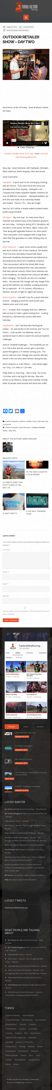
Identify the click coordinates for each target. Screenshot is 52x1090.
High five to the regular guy (15, 1037)
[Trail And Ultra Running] (26, 7)
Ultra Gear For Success (23, 759)
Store (31, 1055)
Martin (7, 845)
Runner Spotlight (11, 1055)
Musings (22, 1046)
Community (32, 1029)
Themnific (28, 1082)
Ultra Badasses (20, 1060)
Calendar (22, 1024)
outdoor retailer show (28, 421)
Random (40, 726)
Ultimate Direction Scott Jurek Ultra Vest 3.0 (13, 485)
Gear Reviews (23, 30)
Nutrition (31, 1046)
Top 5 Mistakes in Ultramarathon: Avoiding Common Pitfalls (31, 773)
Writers (16, 1064)
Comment (6, 550)
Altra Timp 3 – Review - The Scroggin (19, 825)
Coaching (22, 1029)
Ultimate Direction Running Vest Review (28, 845)
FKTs (26, 1033)
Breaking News (11, 1024)
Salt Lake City (42, 421)
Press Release (10, 1051)
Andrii (7, 833)
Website (6, 596)
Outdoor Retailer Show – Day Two (21, 39)
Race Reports (24, 1051)
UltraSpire (7, 217)
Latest (25, 726)
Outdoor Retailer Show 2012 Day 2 (20, 153)
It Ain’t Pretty (10, 513)
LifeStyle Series (11, 1046)
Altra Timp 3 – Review (20, 821)
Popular (12, 726)
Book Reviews (27, 1020)
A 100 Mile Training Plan (24, 746)
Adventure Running (12, 1015)
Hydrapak (7, 182)
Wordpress (11, 1082)
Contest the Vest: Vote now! (25, 733)
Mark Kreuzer (30, 438)
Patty (7, 821)
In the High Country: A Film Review (36, 473)
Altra (5, 309)
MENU (26, 17)
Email (5, 584)
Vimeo (33, 157)
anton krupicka (12, 421)
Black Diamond (9, 247)
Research (34, 1051)
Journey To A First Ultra (24, 1042)
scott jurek (7, 424)
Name (6, 572)
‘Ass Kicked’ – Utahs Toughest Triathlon (29, 875)
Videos (8, 1064)
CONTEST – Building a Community (27, 786)
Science (23, 1055)
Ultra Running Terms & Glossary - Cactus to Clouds (25, 857)
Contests (8, 1033)
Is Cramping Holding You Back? (19, 860)
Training (8, 1060)
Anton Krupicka (12, 30)
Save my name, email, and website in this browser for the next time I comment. (26, 612)
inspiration (32, 1037)
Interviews (9, 1042)
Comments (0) (28, 27)
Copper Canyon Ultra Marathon (24, 879)
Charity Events (10, 1029)
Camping (32, 1024)
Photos (40, 1046)
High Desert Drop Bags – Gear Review (31, 809)
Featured (18, 1033)
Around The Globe (12, 1020)
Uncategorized (34, 1060)
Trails (37, 1055)
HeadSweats (8, 325)
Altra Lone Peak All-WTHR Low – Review (28, 833)
